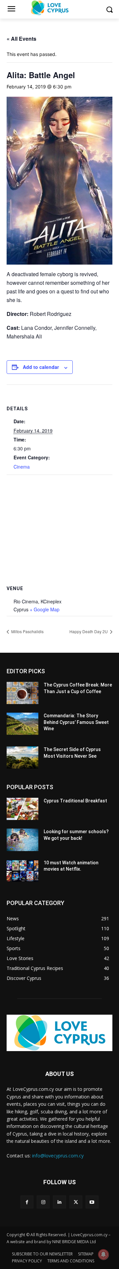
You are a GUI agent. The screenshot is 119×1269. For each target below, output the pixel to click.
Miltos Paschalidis (27, 631)
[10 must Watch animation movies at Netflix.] (22, 871)
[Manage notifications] (103, 1254)
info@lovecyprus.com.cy (58, 1155)
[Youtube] (92, 1201)
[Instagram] (43, 1201)
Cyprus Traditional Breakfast (75, 800)
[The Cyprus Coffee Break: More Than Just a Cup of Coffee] (22, 693)
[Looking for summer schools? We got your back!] (22, 840)
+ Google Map (45, 609)
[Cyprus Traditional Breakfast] (22, 809)
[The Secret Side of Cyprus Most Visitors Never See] (22, 757)
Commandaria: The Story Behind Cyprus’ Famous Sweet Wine (76, 722)
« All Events (21, 38)
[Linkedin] (59, 1201)
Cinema (22, 466)
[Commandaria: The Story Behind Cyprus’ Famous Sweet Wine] (22, 724)
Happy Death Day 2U (89, 631)
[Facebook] (26, 1201)
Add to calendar (41, 367)
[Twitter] (75, 1201)
